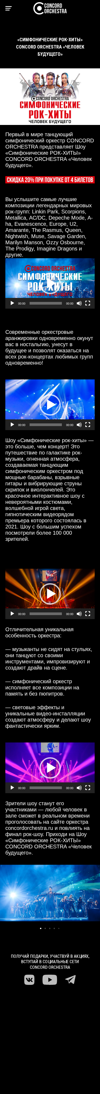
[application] (50, 283)
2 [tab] (46, 929)
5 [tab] (59, 929)
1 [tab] (41, 929)
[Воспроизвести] (12, 303)
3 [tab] (50, 929)
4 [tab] (55, 929)
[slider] (46, 303)
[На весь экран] (87, 303)
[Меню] (8, 8)
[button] (50, 283)
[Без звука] (79, 303)
